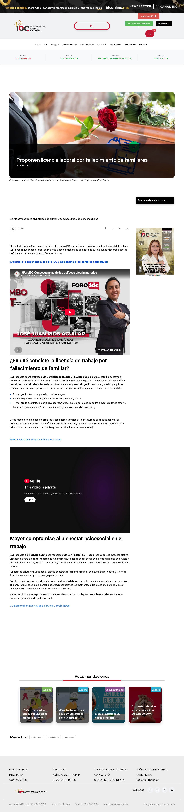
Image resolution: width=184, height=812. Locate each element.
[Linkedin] (172, 790)
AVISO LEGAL (59, 769)
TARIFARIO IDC (144, 774)
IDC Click (101, 44)
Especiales (115, 44)
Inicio (38, 44)
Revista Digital (51, 44)
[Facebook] (150, 790)
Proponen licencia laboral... (152, 200)
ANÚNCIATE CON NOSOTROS (152, 769)
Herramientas (70, 44)
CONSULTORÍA (102, 774)
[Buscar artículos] (92, 26)
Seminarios (163, 23)
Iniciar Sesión (148, 16)
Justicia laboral (36, 737)
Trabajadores (69, 737)
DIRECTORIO (16, 774)
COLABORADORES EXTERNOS (110, 769)
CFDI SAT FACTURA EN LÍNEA (109, 779)
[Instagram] (157, 790)
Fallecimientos (53, 737)
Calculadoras (87, 44)
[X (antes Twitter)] (164, 790)
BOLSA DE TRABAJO (148, 779)
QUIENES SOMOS (18, 769)
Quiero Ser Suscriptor (139, 23)
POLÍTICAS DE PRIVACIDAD (66, 774)
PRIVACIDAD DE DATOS (64, 779)
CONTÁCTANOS (18, 779)
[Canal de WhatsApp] (166, 6)
